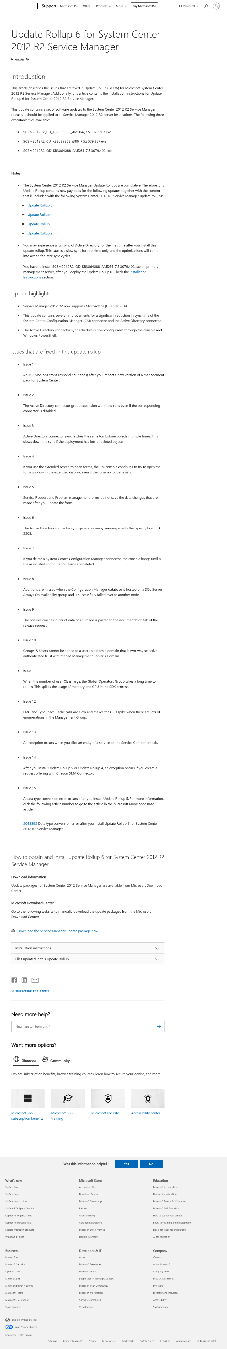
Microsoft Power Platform (19, 1285)
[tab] (26, 1060)
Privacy (92, 1341)
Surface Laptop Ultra (16, 1201)
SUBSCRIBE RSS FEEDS (32, 991)
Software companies (90, 1299)
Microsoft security (105, 1113)
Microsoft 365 (69, 6)
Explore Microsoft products (19, 1229)
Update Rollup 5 (40, 205)
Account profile (87, 1187)
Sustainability (160, 1307)
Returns (83, 1208)
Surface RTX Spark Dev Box (19, 1208)
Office (86, 6)
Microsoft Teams (14, 1292)
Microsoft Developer (90, 1264)
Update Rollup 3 (40, 223)
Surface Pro (11, 1187)
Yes (126, 1164)
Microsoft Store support (92, 1201)
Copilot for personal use (18, 1222)
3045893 (30, 823)
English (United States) (24, 1319)
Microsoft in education (165, 1187)
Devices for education (164, 1194)
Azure (82, 1257)
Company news (161, 1271)
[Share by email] (33, 979)
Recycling (165, 1341)
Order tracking (87, 1215)
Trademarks (128, 1341)
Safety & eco (147, 1341)
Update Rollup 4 (40, 214)
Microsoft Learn (87, 1271)
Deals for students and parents (169, 1229)
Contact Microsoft (72, 1341)
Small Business (13, 1307)
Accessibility (159, 1299)
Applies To (22, 59)
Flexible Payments (88, 1236)
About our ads (183, 1341)
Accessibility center (145, 1113)
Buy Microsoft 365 (144, 6)
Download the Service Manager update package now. (58, 930)
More (119, 6)
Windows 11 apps (14, 1236)
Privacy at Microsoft (163, 1278)
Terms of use (109, 1341)
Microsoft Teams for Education (169, 1201)
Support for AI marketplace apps (96, 1278)
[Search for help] (206, 6)
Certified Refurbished (90, 1222)
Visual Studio (86, 1307)
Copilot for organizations (18, 1215)
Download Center (88, 1194)
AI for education (161, 1236)
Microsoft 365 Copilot (17, 1299)
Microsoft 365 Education (166, 1208)
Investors (158, 1285)
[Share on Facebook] (14, 979)
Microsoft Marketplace (91, 1292)
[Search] (158, 1026)
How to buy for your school (167, 1215)
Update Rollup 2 (40, 233)
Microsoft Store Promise (92, 1229)
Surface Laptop (13, 1194)
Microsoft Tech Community (93, 1285)
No (151, 1164)
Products (102, 6)
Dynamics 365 (12, 1271)
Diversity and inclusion (165, 1292)
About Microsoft (161, 1264)
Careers (157, 1257)
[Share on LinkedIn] (22, 979)
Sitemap (52, 1341)
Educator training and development (172, 1222)
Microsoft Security (15, 1264)
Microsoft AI (11, 1257)
